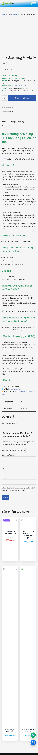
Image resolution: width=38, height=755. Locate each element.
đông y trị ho (14, 14)
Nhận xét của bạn (8, 455)
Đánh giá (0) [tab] (6, 126)
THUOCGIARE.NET (21, 86)
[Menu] (33, 3)
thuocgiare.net (15, 389)
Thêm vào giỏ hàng (22, 98)
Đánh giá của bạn (8, 450)
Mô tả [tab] (4, 122)
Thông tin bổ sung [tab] (17, 122)
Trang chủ (5, 14)
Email (4, 478)
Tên (3, 468)
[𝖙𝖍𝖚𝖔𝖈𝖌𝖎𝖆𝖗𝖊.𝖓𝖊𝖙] (8, 3)
